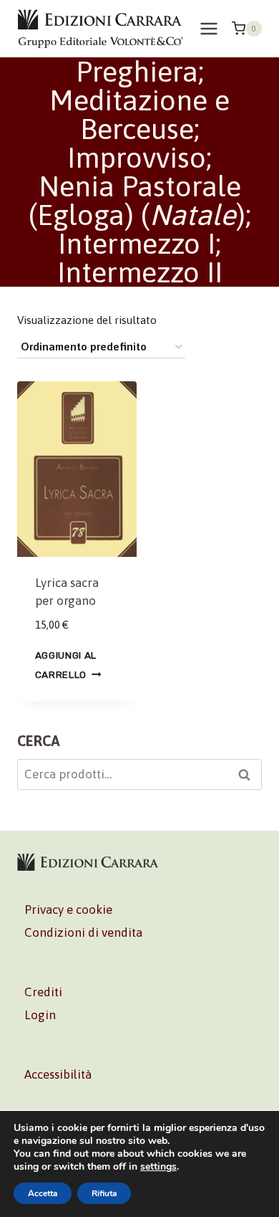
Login (40, 1015)
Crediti (43, 992)
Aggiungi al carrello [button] (66, 664)
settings (158, 1166)
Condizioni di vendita (83, 932)
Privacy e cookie (68, 909)
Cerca (248, 776)
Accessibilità (58, 1074)
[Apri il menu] (208, 28)
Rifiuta (104, 1193)
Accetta (42, 1193)
